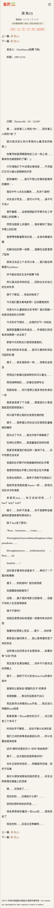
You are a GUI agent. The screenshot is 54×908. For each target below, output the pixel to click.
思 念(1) (15, 41)
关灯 (13, 29)
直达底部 (40, 29)
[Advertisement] (27, 89)
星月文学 (15, 4)
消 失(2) (15, 36)
